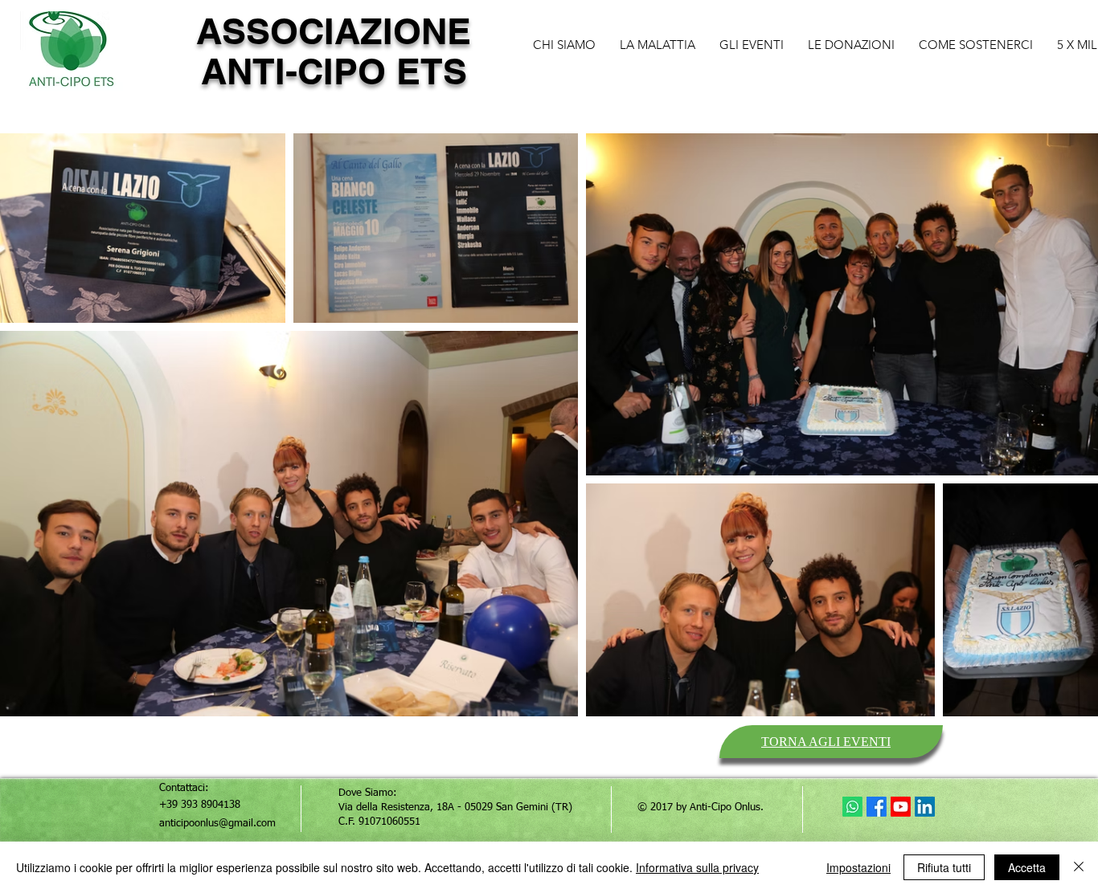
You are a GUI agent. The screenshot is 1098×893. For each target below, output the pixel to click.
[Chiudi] (1078, 867)
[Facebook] (877, 807)
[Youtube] (901, 807)
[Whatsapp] (852, 807)
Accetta (1027, 867)
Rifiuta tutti (944, 867)
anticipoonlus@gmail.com (217, 823)
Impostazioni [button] (858, 867)
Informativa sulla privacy (697, 867)
